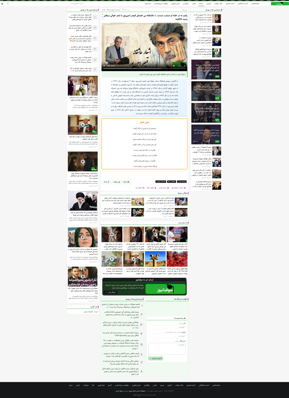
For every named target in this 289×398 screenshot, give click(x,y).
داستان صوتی (160, 181)
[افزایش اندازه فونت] (102, 15)
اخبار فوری (101, 385)
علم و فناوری (175, 3)
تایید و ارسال (156, 358)
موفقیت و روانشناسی (161, 3)
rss (93, 385)
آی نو (95, 312)
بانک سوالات (218, 3)
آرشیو (109, 385)
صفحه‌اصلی (255, 3)
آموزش (208, 3)
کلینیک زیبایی (88, 312)
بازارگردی (186, 3)
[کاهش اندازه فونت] (102, 19)
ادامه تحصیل (230, 3)
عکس (194, 3)
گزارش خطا (150, 187)
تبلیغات (86, 385)
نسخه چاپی (162, 187)
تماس (78, 385)
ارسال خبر (139, 187)
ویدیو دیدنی (182, 181)
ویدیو (201, 3)
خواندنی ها (171, 181)
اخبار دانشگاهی (243, 3)
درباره (70, 385)
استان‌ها (147, 3)
